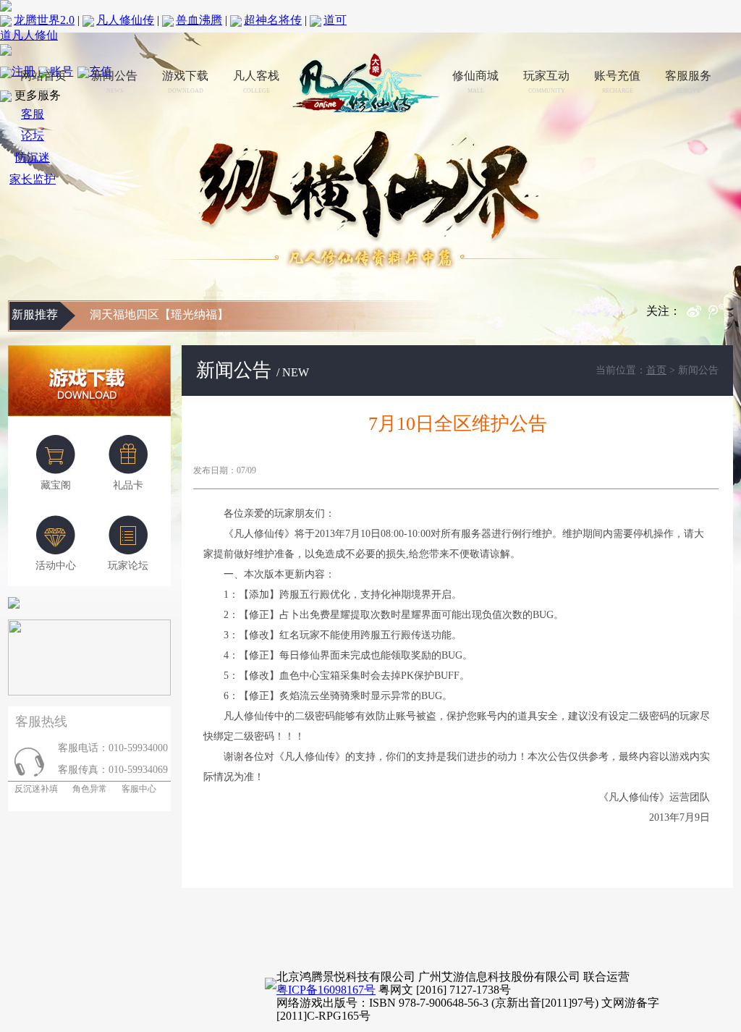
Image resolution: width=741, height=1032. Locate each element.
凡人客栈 (256, 81)
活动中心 (55, 565)
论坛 (32, 136)
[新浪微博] (697, 315)
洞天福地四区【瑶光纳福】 (159, 314)
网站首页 (43, 81)
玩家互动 (546, 81)
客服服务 (688, 81)
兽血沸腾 (199, 20)
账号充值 (617, 81)
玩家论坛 (128, 565)
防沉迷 (32, 157)
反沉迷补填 (33, 789)
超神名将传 (273, 20)
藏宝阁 (56, 485)
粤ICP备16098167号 (326, 990)
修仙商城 (475, 81)
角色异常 (89, 789)
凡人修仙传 (125, 20)
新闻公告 (114, 81)
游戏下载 (185, 81)
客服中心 (139, 789)
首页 (656, 370)
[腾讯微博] (720, 315)
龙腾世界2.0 (44, 20)
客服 (32, 114)
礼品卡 (128, 485)
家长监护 (32, 179)
